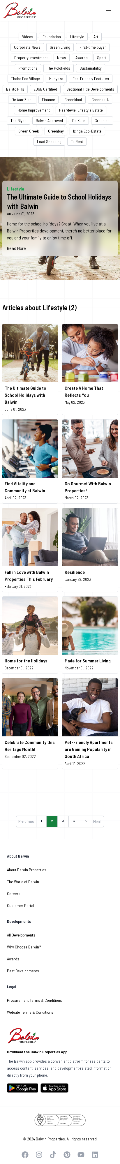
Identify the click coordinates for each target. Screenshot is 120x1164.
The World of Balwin (23, 881)
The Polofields (58, 68)
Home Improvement (33, 109)
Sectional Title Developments (90, 89)
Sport (101, 57)
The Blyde (18, 120)
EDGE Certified (45, 89)
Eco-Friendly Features (91, 78)
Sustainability (91, 68)
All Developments (21, 934)
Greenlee (102, 120)
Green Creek (28, 130)
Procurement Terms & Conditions (34, 1000)
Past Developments (23, 970)
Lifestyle (77, 36)
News (61, 57)
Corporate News (27, 47)
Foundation (52, 36)
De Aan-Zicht (22, 99)
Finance (48, 99)
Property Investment (31, 57)
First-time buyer (93, 47)
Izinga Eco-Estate (87, 130)
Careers (13, 893)
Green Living (60, 47)
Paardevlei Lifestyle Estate (81, 109)
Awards (81, 57)
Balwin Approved (49, 120)
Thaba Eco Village (25, 78)
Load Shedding (49, 141)
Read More (16, 248)
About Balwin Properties (26, 869)
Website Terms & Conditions (30, 1012)
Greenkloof (73, 99)
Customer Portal (20, 905)
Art (95, 36)
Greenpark (100, 99)
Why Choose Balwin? (24, 946)
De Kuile (78, 120)
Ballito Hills (15, 89)
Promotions (28, 68)
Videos (27, 36)
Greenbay (56, 130)
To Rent (77, 141)
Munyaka (56, 78)
